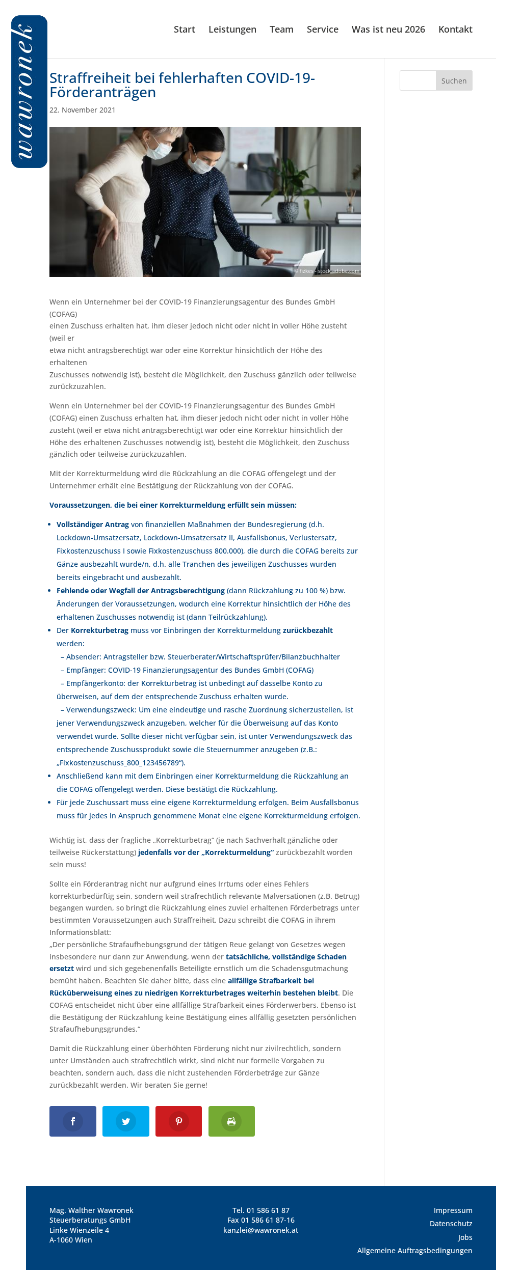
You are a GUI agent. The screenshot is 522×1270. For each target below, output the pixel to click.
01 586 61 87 (268, 1210)
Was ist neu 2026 (388, 30)
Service (322, 30)
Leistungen (232, 30)
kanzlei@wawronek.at (260, 1230)
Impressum (453, 1210)
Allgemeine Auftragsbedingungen (415, 1250)
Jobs (465, 1237)
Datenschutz (451, 1223)
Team (282, 30)
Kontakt (455, 30)
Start (184, 30)
